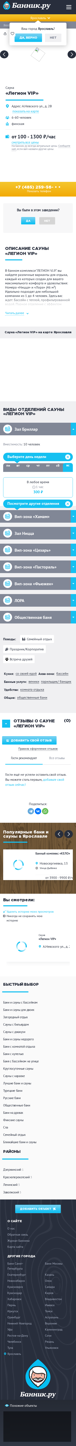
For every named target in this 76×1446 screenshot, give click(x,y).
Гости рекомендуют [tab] (24, 758)
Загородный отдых (15, 1017)
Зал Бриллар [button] (26, 429)
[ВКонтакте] (38, 811)
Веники (33, 682)
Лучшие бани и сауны (17, 1083)
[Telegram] (31, 811)
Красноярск (15, 1287)
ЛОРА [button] (19, 600)
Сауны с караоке (14, 1076)
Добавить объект (36, 1209)
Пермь (11, 1305)
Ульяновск (51, 1348)
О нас (11, 1228)
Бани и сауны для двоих (18, 1010)
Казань (49, 1275)
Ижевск (50, 1305)
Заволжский (12, 1192)
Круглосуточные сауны (18, 1069)
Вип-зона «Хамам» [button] (32, 516)
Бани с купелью (13, 1054)
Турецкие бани (12, 1091)
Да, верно (28, 38)
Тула (10, 1348)
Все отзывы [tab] (57, 758)
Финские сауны (13, 1120)
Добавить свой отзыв (31, 740)
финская (18, 124)
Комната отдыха (32, 690)
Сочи (48, 1335)
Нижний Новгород (19, 1323)
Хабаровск (14, 1299)
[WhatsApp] (45, 811)
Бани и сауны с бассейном (20, 1002)
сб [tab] (58, 465)
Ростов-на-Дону (17, 1335)
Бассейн (62, 674)
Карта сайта (15, 1247)
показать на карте (25, 111)
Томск (49, 1311)
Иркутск (12, 1311)
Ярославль (9, 25)
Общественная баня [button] (33, 617)
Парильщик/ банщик (56, 682)
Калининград (53, 1329)
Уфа (9, 1329)
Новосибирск (16, 1281)
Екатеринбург (16, 1275)
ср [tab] (28, 465)
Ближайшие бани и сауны (20, 1142)
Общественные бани (32, 697)
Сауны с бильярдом (16, 1024)
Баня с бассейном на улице (21, 1061)
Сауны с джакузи (14, 1032)
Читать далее (14, 313)
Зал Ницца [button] (24, 533)
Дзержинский (13, 1170)
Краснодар (14, 1293)
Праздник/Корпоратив (27, 649)
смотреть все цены (25, 142)
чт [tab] (38, 465)
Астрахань (51, 1317)
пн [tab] (8, 465)
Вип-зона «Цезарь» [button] (33, 550)
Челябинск (14, 1342)
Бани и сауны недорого (18, 1039)
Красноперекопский (17, 1177)
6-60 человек (21, 117)
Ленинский (11, 1185)
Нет (53, 38)
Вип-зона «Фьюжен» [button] (34, 584)
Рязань (49, 1342)
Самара (50, 1287)
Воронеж (51, 1323)
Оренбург (13, 1317)
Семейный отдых (39, 639)
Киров (49, 1293)
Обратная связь (17, 1234)
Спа (5, 1127)
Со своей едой (26, 674)
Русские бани (12, 1098)
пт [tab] (48, 465)
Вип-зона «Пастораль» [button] (36, 567)
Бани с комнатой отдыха (19, 1046)
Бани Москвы (53, 1263)
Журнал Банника (18, 1241)
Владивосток (53, 1299)
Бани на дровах (13, 1113)
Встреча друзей (21, 659)
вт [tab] (18, 465)
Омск (48, 1281)
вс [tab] (67, 465)
